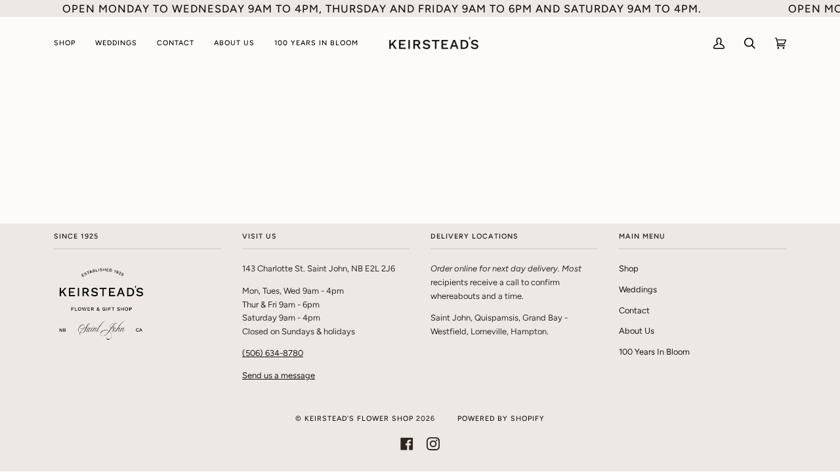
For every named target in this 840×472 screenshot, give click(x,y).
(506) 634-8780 (272, 353)
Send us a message (278, 375)
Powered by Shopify (501, 418)
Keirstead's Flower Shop (358, 418)
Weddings (638, 289)
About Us (636, 331)
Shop (629, 268)
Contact (634, 310)
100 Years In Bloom (654, 352)
